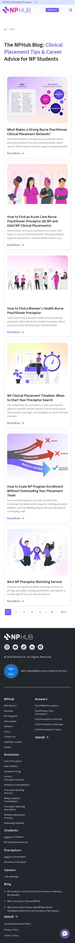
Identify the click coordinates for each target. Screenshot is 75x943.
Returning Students (14, 823)
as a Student (13, 837)
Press (7, 731)
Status (7, 747)
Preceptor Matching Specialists (14, 808)
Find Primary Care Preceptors (44, 713)
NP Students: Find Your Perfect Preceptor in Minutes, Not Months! (34, 893)
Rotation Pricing (12, 771)
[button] (70, 10)
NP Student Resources (16, 842)
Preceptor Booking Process (14, 792)
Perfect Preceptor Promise (14, 778)
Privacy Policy (11, 930)
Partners (8, 726)
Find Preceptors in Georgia (49, 724)
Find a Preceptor (13, 761)
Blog (12, 29)
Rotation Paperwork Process (14, 816)
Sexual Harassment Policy (17, 924)
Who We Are (10, 706)
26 (51, 612)
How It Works (11, 766)
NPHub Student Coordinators (12, 800)
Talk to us (52, 9)
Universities (10, 721)
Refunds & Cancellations (16, 785)
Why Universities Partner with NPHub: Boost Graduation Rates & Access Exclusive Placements (33, 909)
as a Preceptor (15, 857)
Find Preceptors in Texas (48, 729)
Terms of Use (11, 935)
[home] (17, 10)
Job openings (11, 876)
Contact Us (10, 737)
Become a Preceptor (15, 862)
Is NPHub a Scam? (13, 742)
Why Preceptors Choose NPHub (23, 901)
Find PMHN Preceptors (46, 706)
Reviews (8, 711)
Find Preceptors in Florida (48, 719)
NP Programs (11, 716)
